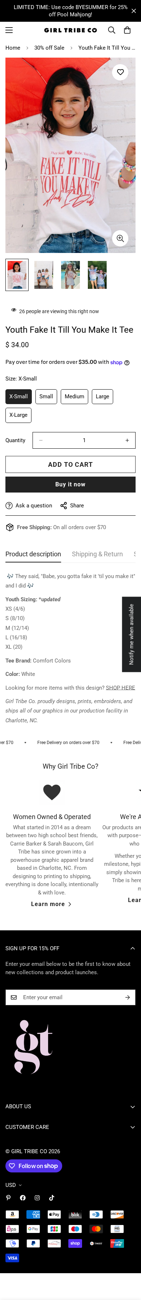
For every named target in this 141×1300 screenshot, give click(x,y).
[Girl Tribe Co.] (70, 30)
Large (104, 398)
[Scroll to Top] (128, 1261)
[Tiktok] (52, 1198)
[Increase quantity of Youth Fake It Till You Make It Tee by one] (127, 440)
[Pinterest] (8, 1198)
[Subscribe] (128, 997)
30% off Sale (49, 48)
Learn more (48, 904)
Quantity (15, 440)
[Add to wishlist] (120, 72)
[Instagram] (37, 1198)
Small (48, 398)
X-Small (20, 398)
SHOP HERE (120, 688)
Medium (76, 398)
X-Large (20, 417)
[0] (127, 30)
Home (12, 48)
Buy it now (70, 484)
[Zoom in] (120, 238)
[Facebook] (23, 1198)
